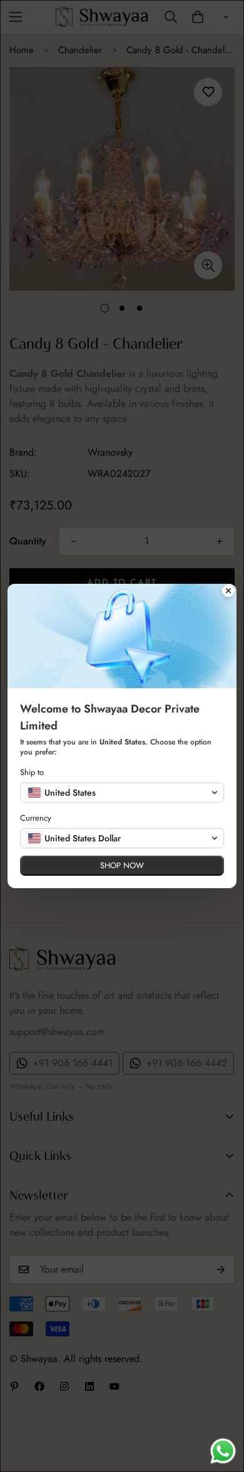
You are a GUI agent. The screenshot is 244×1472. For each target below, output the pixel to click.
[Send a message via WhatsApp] (223, 1451)
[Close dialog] (228, 592)
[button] (122, 793)
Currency (35, 818)
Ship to (32, 772)
